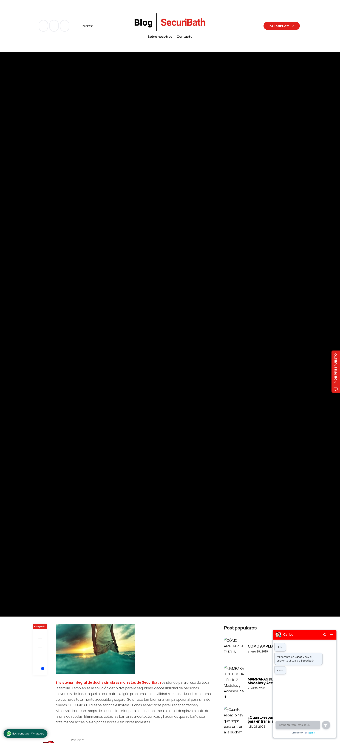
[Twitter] (40, 643)
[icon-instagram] (64, 25)
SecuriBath (82, 313)
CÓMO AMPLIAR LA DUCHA (271, 646)
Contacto (184, 36)
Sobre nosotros (160, 36)
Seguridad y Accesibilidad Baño (53, 313)
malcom (51, 351)
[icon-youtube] (54, 25)
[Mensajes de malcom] (36, 351)
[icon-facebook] (44, 25)
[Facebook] (40, 634)
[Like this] (40, 671)
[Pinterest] (40, 652)
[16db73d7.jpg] (95, 648)
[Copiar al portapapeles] (40, 661)
